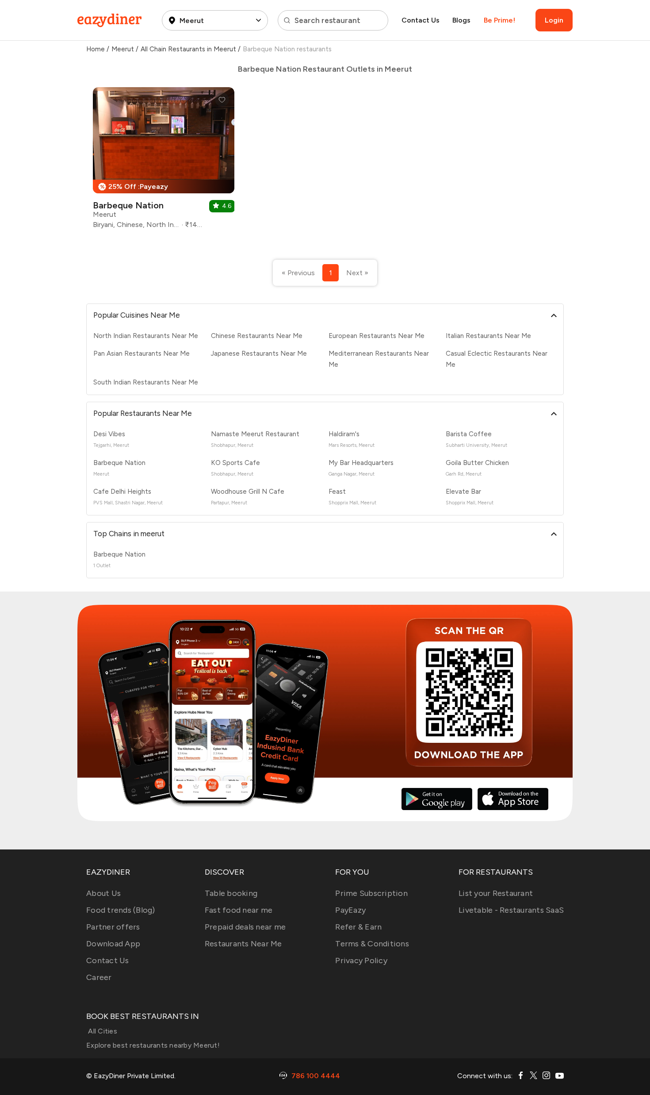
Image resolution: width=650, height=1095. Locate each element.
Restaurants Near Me (243, 944)
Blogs (461, 20)
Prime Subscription (371, 893)
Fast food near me (238, 910)
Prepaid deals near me (245, 927)
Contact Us (420, 20)
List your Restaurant (496, 893)
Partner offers (113, 927)
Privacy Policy (361, 960)
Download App (113, 944)
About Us (103, 893)
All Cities (101, 1031)
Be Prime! (499, 20)
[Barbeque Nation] (163, 161)
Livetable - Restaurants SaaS (511, 910)
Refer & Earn (358, 927)
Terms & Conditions (372, 944)
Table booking (231, 893)
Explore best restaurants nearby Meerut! (153, 1045)
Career (99, 977)
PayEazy (350, 910)
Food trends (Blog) (120, 910)
